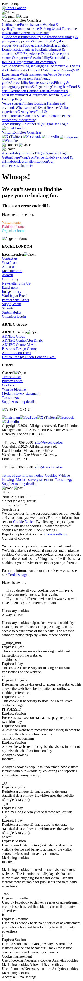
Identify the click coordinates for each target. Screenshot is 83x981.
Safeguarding (41, 41)
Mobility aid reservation (46, 37)
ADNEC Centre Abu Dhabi (22, 340)
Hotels (47, 45)
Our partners (21, 58)
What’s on (32, 33)
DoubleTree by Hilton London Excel (29, 357)
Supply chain (11, 304)
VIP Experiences (29, 54)
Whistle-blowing (14, 389)
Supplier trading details (18, 402)
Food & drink (32, 45)
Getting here (11, 24)
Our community (44, 62)
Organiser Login (56, 124)
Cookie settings (55, 534)
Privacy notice (12, 381)
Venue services (13, 66)
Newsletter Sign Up (16, 283)
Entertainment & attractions (27, 95)
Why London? (26, 107)
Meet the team (12, 271)
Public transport (31, 24)
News (18, 45)
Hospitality (55, 95)
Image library (11, 292)
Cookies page (17, 575)
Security (8, 308)
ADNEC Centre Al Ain (19, 345)
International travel (26, 29)
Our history (10, 279)
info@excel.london (49, 442)
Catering (66, 70)
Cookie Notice (23, 522)
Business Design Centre (19, 349)
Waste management (34, 74)
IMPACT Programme (17, 62)
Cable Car (17, 33)
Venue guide (44, 157)
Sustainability (40, 58)
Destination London (24, 91)
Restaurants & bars (27, 49)
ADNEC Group (13, 336)
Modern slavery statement (20, 393)
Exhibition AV (17, 70)
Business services (41, 83)
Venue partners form (26, 78)
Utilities (33, 70)
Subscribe (28, 124)
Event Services (48, 107)
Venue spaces (11, 103)
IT (40, 70)
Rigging (42, 66)
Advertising (51, 70)
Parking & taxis (51, 29)
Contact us (9, 258)
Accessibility (19, 37)
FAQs (55, 41)
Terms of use (11, 377)
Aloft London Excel (16, 353)
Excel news (10, 287)
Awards (7, 275)
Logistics (30, 66)
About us (8, 267)
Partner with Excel (15, 300)
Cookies (8, 385)
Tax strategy (11, 397)
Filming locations (34, 103)
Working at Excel (14, 296)
